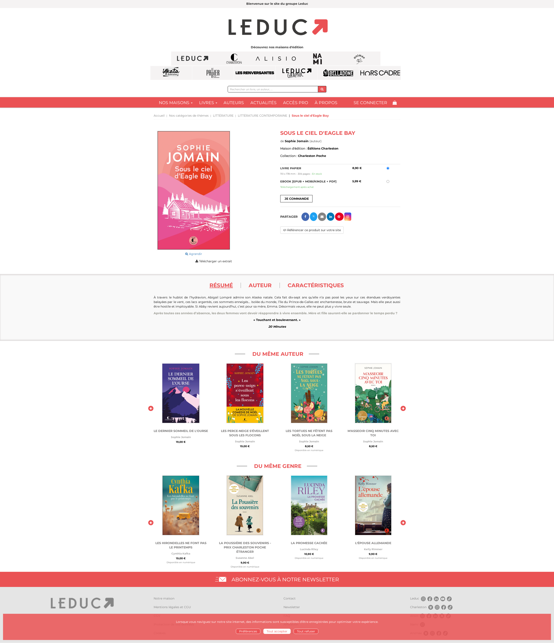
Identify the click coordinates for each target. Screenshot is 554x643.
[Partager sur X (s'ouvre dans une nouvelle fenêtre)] (313, 216)
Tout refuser (306, 631)
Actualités (263, 102)
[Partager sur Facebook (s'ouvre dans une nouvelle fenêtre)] (305, 217)
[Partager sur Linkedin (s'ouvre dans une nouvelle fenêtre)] (330, 217)
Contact (289, 598)
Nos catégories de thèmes (189, 116)
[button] (193, 190)
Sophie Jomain (297, 141)
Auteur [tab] (260, 285)
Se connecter (370, 102)
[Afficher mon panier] (395, 103)
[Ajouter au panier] (296, 198)
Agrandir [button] (195, 254)
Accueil (159, 116)
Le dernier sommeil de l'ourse (181, 431)
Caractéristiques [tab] (316, 285)
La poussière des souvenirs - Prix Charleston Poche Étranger (245, 547)
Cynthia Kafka (180, 553)
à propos (326, 102)
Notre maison (164, 598)
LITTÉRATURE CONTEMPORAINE (262, 116)
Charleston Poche (312, 156)
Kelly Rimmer (373, 549)
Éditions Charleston (323, 148)
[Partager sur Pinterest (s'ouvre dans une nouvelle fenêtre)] (339, 217)
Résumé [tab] (221, 285)
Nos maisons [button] (174, 102)
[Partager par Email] (322, 217)
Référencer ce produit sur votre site (313, 230)
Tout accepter (277, 631)
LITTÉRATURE (223, 116)
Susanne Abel (245, 557)
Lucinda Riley (309, 549)
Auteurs (234, 102)
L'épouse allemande (373, 543)
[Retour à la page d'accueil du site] (277, 27)
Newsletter (291, 607)
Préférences (248, 631)
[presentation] (150, 408)
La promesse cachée (309, 543)
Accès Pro (295, 102)
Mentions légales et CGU (172, 607)
